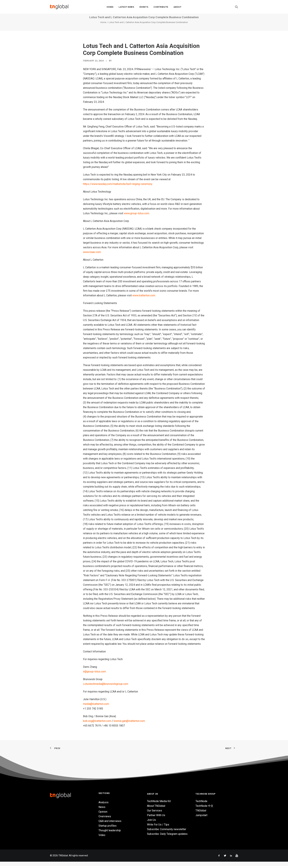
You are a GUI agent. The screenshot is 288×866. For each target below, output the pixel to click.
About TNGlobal (156, 805)
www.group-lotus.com (136, 213)
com (98, 252)
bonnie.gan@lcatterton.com (129, 721)
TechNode (201, 801)
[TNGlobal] (59, 7)
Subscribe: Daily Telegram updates (167, 833)
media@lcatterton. (93, 703)
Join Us (151, 819)
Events (144, 7)
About (177, 7)
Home (110, 7)
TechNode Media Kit (159, 801)
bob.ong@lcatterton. (94, 721)
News (101, 807)
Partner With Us (156, 815)
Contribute (161, 7)
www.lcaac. (89, 252)
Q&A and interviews (109, 821)
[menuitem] (110, 7)
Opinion (102, 811)
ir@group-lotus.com (94, 671)
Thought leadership (109, 830)
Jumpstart (201, 815)
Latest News (126, 7)
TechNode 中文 (204, 805)
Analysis (103, 802)
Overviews (104, 816)
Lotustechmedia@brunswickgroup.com (105, 683)
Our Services (154, 810)
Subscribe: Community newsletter (166, 829)
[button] (236, 7)
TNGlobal (201, 810)
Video (101, 835)
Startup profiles (107, 825)
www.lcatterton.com (143, 295)
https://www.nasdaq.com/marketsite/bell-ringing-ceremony (117, 184)
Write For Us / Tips (158, 824)
